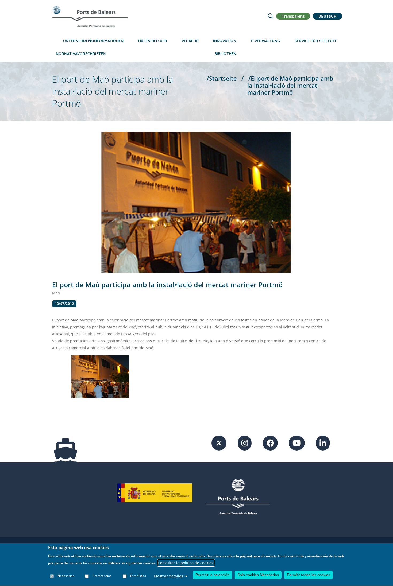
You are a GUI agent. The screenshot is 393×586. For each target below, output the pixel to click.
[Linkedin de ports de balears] (323, 442)
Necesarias (65, 576)
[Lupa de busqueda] (270, 16)
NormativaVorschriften (81, 53)
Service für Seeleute (316, 40)
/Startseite (222, 78)
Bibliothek (225, 53)
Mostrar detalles (168, 576)
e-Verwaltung (265, 40)
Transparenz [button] (293, 16)
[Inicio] (90, 16)
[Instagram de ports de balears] (245, 442)
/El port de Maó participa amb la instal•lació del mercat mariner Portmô (290, 85)
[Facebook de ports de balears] (270, 442)
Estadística (138, 576)
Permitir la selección (212, 575)
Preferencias (102, 576)
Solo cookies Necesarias (258, 575)
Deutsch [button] (327, 16)
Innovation (224, 40)
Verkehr (190, 40)
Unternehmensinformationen (93, 40)
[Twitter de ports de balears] (218, 442)
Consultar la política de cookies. (186, 562)
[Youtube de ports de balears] (297, 442)
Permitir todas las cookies (308, 575)
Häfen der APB (152, 40)
